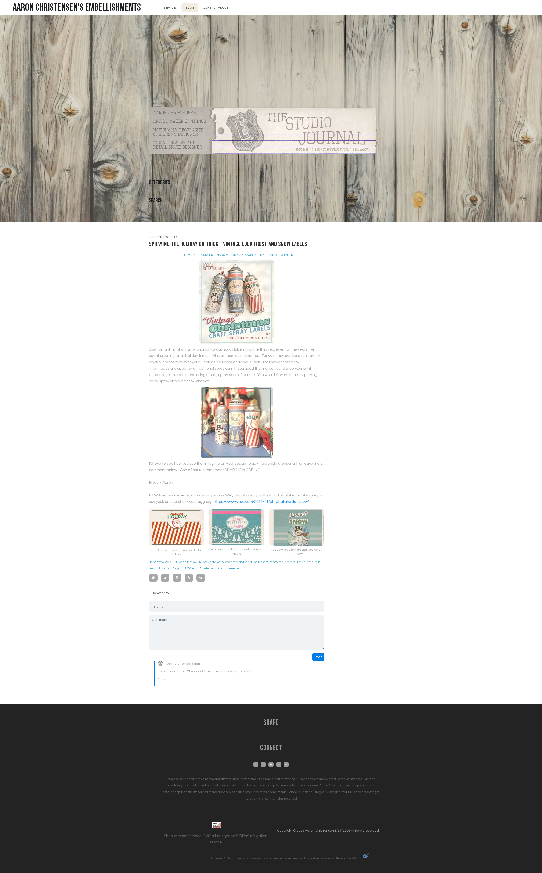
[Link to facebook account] (271, 764)
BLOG (190, 8)
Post (318, 657)
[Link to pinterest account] (286, 764)
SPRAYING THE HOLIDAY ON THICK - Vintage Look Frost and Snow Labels (228, 244)
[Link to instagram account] (263, 764)
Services (170, 8)
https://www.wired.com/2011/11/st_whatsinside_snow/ (261, 502)
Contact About (216, 8)
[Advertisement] (271, 57)
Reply (161, 679)
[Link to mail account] (255, 764)
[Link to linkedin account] (278, 764)
